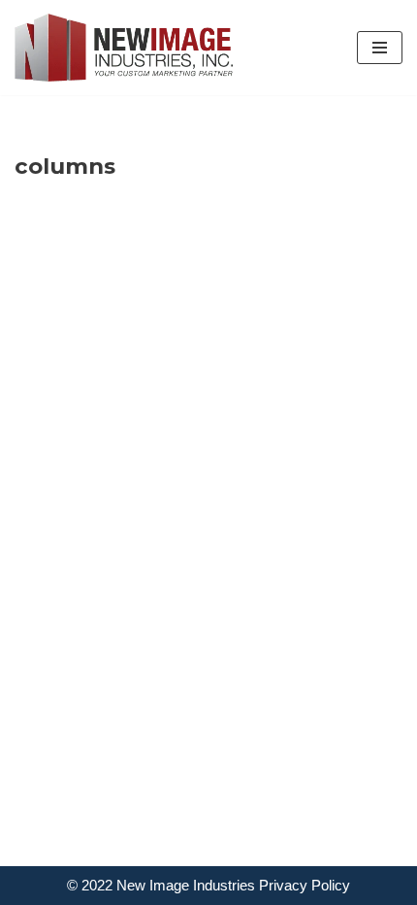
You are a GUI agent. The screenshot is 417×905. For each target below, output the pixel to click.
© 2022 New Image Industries (161, 885)
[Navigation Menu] (379, 47)
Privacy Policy (304, 885)
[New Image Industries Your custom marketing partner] (124, 48)
